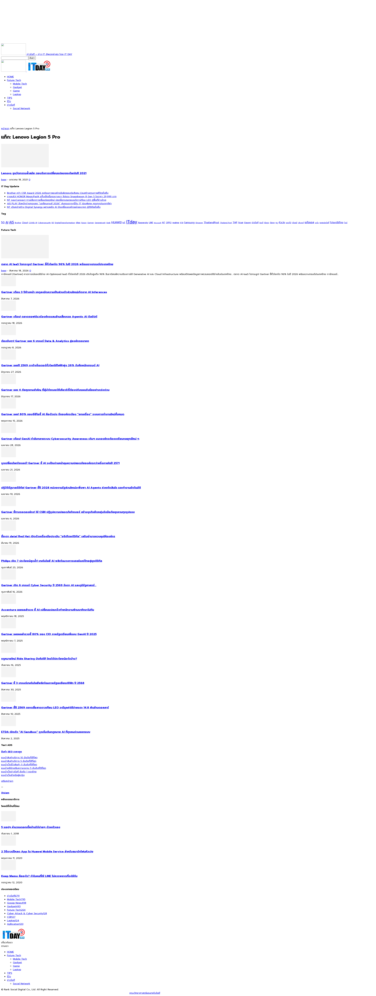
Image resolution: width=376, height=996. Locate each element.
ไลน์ (345, 222)
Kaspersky (143, 222)
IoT (123, 222)
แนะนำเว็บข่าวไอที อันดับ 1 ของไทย (19, 771)
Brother (18, 223)
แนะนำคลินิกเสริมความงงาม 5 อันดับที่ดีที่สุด (23, 768)
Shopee (199, 222)
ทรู (277, 222)
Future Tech (14, 80)
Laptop (17, 94)
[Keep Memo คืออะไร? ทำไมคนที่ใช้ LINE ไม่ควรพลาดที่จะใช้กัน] (8, 869)
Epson (84, 223)
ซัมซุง (266, 222)
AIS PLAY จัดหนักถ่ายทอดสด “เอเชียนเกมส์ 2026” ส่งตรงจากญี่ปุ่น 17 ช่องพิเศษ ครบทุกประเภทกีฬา (59, 203)
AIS (11, 222)
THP (235, 222)
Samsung (189, 222)
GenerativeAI (100, 223)
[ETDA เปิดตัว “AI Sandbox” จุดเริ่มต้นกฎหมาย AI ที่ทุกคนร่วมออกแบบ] (8, 725)
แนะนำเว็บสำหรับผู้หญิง (13, 775)
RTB (181, 223)
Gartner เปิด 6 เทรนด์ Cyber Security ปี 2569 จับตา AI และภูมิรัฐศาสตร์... (48, 585)
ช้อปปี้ (261, 223)
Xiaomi (247, 222)
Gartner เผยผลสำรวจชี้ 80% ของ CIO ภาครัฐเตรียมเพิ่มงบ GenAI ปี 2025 (49, 634)
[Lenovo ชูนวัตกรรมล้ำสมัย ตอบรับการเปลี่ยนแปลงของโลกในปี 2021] (25, 166)
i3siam (5, 793)
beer (3, 179)
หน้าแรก (5, 128)
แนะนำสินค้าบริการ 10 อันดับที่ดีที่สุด (19, 757)
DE (53, 222)
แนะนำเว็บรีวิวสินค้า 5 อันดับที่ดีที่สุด (19, 764)
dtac (78, 222)
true (240, 222)
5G (3, 222)
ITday (131, 222)
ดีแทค (272, 222)
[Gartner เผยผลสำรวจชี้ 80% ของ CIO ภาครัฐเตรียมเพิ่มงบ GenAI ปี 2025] (8, 627)
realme (175, 222)
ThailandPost (211, 222)
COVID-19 (33, 222)
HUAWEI (116, 222)
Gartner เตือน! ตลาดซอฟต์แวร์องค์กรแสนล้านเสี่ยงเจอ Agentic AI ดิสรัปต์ (49, 317)
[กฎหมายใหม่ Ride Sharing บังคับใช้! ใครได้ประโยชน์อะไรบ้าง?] (8, 652)
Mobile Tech (20, 84)
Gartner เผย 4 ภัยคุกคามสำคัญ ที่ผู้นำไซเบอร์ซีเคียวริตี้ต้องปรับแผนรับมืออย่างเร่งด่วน (55, 390)
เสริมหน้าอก (7, 781)
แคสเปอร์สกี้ (324, 222)
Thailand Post (226, 222)
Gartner (90, 223)
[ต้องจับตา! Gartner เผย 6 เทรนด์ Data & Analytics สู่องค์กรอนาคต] (8, 334)
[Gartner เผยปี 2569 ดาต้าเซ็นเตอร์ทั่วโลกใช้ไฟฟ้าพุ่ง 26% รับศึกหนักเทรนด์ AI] (8, 359)
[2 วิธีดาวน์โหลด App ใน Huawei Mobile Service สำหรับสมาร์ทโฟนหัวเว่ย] (8, 845)
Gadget (17, 87)
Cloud (25, 222)
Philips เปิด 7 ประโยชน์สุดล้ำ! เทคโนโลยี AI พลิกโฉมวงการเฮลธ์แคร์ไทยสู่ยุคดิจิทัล (51, 561)
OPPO (169, 222)
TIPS (9, 98)
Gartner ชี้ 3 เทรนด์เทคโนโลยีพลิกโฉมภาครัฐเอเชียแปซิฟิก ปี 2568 (42, 683)
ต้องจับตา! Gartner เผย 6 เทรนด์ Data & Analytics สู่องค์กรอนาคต (45, 341)
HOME (10, 77)
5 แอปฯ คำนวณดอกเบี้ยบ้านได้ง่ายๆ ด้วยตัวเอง (30, 827)
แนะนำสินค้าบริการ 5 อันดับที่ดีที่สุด (18, 761)
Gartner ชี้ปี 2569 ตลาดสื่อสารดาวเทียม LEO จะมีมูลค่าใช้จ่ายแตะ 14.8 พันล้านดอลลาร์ (55, 707)
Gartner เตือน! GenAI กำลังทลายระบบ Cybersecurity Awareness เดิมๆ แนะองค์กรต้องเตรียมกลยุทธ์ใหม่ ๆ (70, 439)
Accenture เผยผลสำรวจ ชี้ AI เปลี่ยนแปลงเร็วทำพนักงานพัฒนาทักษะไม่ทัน (47, 610)
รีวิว (9, 101)
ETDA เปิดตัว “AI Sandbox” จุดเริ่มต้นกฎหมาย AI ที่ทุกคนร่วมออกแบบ (45, 732)
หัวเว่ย (282, 222)
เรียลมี (294, 222)
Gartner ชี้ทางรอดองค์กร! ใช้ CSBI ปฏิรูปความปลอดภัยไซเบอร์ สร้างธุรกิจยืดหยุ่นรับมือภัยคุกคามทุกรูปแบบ (68, 512)
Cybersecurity (44, 222)
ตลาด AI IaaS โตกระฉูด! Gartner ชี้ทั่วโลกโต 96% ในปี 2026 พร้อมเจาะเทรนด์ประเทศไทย (57, 264)
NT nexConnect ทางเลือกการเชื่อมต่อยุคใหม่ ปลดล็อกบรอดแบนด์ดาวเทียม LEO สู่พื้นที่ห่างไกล (56, 200)
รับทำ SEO (33, 993)
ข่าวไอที (11, 105)
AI (6, 222)
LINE (151, 222)
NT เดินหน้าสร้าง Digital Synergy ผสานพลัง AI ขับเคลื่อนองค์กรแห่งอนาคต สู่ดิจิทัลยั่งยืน (53, 207)
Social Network (21, 108)
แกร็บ (317, 223)
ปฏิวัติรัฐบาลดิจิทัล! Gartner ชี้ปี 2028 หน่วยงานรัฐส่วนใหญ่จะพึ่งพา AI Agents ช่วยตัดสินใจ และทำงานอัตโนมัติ (71, 488)
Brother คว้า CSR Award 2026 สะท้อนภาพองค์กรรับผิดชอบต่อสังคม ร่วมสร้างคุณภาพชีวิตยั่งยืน (57, 193)
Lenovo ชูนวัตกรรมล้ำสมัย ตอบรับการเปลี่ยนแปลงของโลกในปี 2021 (43, 173)
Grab (108, 222)
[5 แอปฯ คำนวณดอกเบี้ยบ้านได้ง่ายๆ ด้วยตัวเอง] (8, 820)
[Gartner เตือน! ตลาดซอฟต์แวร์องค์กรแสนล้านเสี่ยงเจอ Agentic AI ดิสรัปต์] (8, 310)
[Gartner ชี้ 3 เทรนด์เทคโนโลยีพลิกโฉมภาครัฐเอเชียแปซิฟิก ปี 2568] (8, 676)
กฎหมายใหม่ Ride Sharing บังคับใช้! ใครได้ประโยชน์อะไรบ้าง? (39, 659)
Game (16, 91)
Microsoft (157, 223)
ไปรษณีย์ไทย (336, 222)
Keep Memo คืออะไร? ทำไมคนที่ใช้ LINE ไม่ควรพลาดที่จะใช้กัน (39, 876)
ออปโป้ (288, 222)
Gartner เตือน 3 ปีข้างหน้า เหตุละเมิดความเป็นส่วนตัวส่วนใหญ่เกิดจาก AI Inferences (54, 292)
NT (163, 222)
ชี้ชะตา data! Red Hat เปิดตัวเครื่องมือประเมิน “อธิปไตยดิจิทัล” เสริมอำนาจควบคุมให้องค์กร (58, 536)
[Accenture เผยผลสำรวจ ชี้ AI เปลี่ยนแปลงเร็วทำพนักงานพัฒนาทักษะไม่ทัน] (8, 603)
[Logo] (14, 71)
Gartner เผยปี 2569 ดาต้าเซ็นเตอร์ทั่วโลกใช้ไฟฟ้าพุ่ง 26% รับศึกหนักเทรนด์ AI (50, 365)
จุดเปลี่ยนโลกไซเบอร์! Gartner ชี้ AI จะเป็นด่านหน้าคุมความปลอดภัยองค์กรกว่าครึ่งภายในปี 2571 (60, 463)
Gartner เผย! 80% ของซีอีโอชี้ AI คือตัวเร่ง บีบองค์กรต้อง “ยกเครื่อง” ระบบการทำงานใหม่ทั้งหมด (62, 414)
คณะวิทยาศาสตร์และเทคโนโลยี (144, 993)
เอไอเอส (309, 222)
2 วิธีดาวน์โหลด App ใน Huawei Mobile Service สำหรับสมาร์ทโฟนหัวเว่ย (47, 851)
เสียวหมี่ (301, 223)
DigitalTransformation (65, 222)
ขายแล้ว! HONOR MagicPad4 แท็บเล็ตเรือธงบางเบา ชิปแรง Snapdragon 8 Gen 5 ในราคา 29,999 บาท (61, 196)
